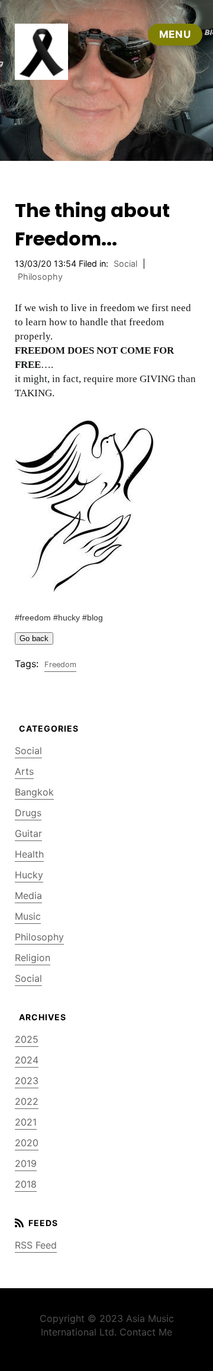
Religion (32, 957)
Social (125, 263)
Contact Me (146, 1332)
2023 (26, 1081)
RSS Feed (36, 1245)
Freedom (60, 664)
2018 (26, 1184)
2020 (26, 1143)
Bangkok (34, 792)
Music (28, 916)
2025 (26, 1039)
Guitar (28, 833)
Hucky (29, 875)
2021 (26, 1122)
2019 (26, 1163)
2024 (26, 1060)
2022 (26, 1101)
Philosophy (40, 276)
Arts (24, 771)
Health (29, 854)
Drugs (28, 813)
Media (28, 895)
